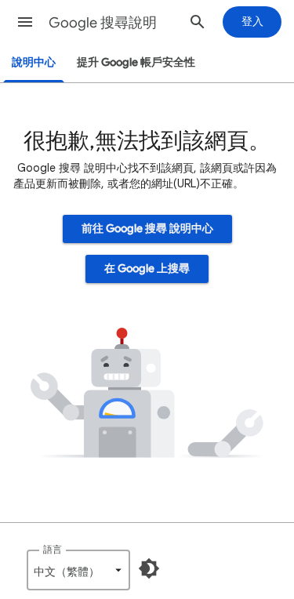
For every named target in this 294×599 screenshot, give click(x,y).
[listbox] (78, 570)
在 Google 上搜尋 (147, 268)
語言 (52, 549)
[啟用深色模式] (149, 568)
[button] (25, 22)
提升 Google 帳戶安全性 (136, 62)
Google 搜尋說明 (103, 22)
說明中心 (34, 62)
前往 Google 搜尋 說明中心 (147, 228)
